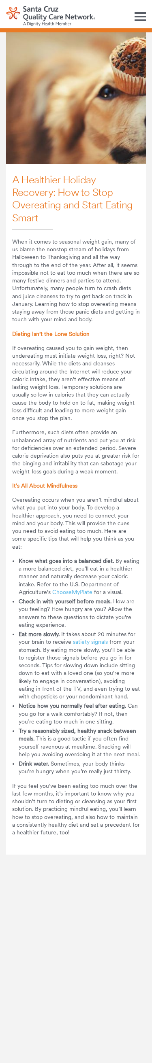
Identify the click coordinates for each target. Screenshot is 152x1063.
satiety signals (90, 642)
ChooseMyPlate (72, 592)
